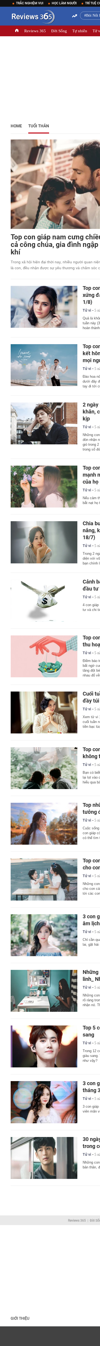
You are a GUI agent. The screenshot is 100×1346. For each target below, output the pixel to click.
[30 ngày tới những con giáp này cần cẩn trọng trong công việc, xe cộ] (44, 1158)
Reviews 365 (35, 31)
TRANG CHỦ (16, 31)
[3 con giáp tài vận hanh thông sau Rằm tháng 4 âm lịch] (44, 935)
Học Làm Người (64, 3)
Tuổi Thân (38, 126)
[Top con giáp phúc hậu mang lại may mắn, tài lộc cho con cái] (44, 879)
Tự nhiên (79, 31)
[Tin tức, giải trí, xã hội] (33, 18)
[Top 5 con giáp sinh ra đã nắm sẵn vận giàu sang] (44, 1046)
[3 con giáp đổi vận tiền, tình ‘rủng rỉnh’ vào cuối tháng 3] (44, 1102)
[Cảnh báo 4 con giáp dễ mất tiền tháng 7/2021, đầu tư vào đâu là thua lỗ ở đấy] (44, 600)
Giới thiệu (20, 1318)
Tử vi (87, 310)
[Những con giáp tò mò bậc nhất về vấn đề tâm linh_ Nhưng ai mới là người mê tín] (44, 991)
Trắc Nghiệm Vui (29, 3)
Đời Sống (59, 31)
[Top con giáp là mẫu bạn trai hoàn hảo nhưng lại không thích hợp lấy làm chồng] (44, 768)
